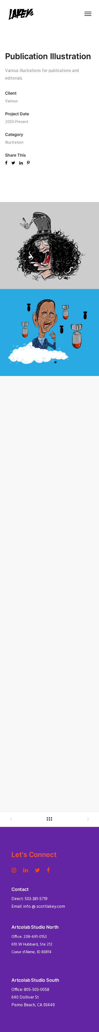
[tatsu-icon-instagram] (15, 870)
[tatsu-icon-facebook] (48, 870)
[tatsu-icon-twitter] (39, 870)
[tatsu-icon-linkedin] (27, 870)
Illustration (14, 142)
